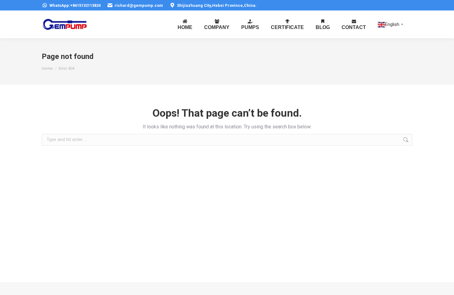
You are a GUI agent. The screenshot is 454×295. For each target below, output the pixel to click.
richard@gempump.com (139, 5)
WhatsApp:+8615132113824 (75, 5)
